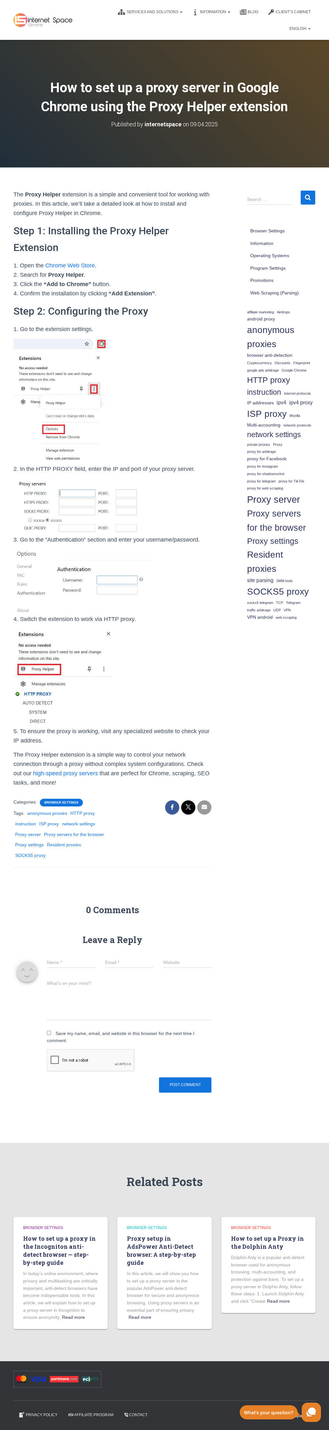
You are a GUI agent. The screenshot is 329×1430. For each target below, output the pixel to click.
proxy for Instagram (262, 466)
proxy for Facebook (267, 458)
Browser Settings (61, 802)
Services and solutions (153, 12)
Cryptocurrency (259, 363)
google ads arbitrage (263, 370)
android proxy (261, 319)
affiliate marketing (260, 312)
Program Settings (268, 268)
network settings (78, 823)
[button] (180, 12)
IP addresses (260, 402)
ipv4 (281, 402)
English (298, 28)
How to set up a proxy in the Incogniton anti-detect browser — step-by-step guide (59, 1251)
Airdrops (283, 312)
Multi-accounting (263, 425)
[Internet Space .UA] (43, 20)
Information (213, 12)
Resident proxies (64, 844)
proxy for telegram (261, 481)
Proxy (277, 444)
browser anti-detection (269, 355)
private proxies (258, 444)
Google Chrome (294, 370)
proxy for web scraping (265, 488)
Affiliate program (93, 1415)
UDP (277, 610)
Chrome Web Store (70, 265)
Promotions (261, 280)
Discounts (282, 363)
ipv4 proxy (301, 402)
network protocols (297, 425)
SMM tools (284, 581)
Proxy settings (29, 844)
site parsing (260, 580)
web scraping (286, 617)
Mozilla (294, 416)
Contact (138, 1415)
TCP (279, 603)
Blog (253, 12)
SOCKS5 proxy (30, 855)
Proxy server (28, 834)
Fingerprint (301, 363)
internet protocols (297, 393)
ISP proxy (49, 823)
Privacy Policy (42, 1415)
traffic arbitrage (259, 610)
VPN (287, 610)
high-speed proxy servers (65, 773)
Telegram (293, 603)
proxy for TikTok (291, 481)
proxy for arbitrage (261, 452)
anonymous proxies (47, 813)
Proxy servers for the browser (74, 834)
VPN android (260, 617)
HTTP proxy (82, 813)
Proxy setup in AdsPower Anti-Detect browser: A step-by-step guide (161, 1251)
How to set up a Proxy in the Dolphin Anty (267, 1242)
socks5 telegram (260, 603)
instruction (25, 823)
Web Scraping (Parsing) (274, 292)
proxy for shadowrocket (265, 474)
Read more (73, 1317)
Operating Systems (269, 255)
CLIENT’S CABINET (293, 12)
